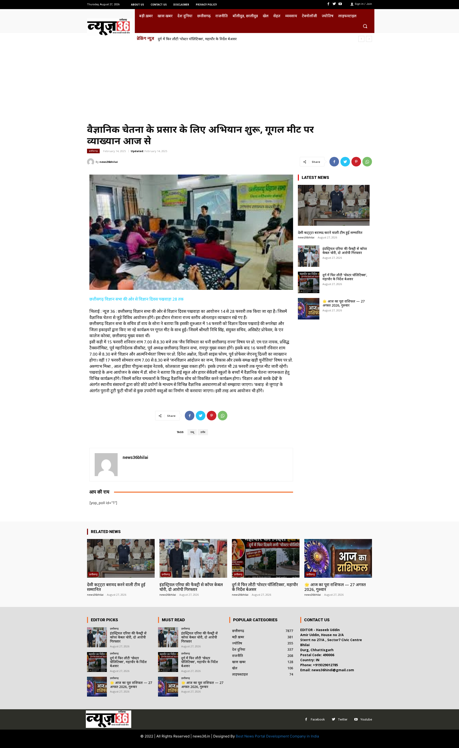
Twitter (342, 719)
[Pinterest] (356, 161)
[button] (365, 26)
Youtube (366, 719)
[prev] (361, 39)
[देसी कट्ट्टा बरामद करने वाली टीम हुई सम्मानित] (334, 205)
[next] (369, 39)
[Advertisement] (229, 80)
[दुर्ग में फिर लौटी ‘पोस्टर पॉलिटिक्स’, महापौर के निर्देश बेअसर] (308, 282)
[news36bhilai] (91, 161)
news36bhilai (108, 162)
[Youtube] (340, 4)
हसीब (203, 432)
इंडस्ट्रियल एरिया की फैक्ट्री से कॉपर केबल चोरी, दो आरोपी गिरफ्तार (344, 250)
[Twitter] (334, 4)
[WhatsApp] (367, 161)
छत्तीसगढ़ (93, 151)
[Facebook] (328, 4)
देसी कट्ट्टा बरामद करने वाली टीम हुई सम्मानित (330, 232)
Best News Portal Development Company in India (277, 736)
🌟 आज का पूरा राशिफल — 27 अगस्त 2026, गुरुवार (343, 303)
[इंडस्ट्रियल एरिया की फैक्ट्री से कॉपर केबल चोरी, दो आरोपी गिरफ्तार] (308, 256)
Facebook (318, 719)
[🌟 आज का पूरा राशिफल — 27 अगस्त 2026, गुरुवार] (308, 308)
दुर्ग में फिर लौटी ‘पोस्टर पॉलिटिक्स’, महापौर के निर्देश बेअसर (197, 38)
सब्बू (192, 432)
